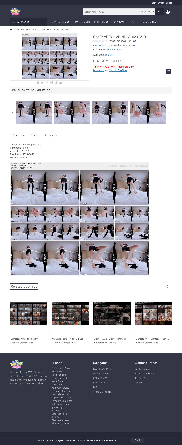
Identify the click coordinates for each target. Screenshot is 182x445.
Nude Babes (58, 381)
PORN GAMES (119, 21)
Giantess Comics (60, 423)
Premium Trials (60, 378)
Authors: (98, 54)
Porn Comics (103, 45)
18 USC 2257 (141, 378)
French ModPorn (61, 368)
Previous (13, 113)
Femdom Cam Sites (62, 400)
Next (169, 113)
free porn (57, 371)
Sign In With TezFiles (162, 2)
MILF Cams (57, 384)
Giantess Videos (60, 420)
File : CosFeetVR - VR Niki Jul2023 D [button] (31, 90)
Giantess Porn (59, 413)
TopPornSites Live (61, 397)
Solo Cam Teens (60, 404)
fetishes (56, 410)
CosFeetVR (108, 54)
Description (19, 135)
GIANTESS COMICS (60, 21)
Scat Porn (57, 417)
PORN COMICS (101, 21)
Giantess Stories (142, 368)
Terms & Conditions (148, 21)
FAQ (132, 21)
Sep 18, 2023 (129, 45)
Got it (138, 440)
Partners (139, 382)
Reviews (35, 135)
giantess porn (59, 407)
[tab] (91, 90)
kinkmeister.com (60, 394)
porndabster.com (61, 391)
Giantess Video (115, 49)
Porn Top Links (60, 374)
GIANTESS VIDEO (82, 21)
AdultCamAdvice (60, 387)
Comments (51, 135)
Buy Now (98, 70)
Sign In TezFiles (118, 70)
